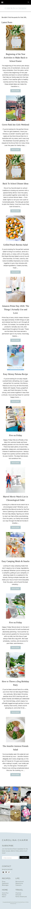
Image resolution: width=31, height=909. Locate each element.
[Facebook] (9, 873)
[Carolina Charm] (15, 8)
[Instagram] (3, 873)
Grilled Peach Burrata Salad (15, 245)
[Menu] (2, 2)
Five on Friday (15, 435)
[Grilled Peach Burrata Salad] (15, 229)
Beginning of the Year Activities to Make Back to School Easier (15, 57)
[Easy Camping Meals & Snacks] (15, 545)
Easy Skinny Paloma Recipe (15, 374)
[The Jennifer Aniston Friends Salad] (15, 730)
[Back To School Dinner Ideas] (15, 167)
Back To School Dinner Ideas (15, 183)
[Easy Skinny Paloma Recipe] (15, 358)
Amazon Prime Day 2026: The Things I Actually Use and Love (15, 309)
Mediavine (18, 903)
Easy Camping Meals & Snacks (15, 561)
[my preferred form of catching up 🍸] (15, 812)
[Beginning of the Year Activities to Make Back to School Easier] (15, 38)
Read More (16, 91)
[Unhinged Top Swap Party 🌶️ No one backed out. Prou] (15, 795)
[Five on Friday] (15, 419)
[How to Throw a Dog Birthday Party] (15, 665)
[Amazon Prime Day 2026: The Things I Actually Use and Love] (15, 290)
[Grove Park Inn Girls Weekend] (15, 108)
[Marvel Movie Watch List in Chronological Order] (15, 480)
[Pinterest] (6, 873)
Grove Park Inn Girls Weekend (15, 124)
